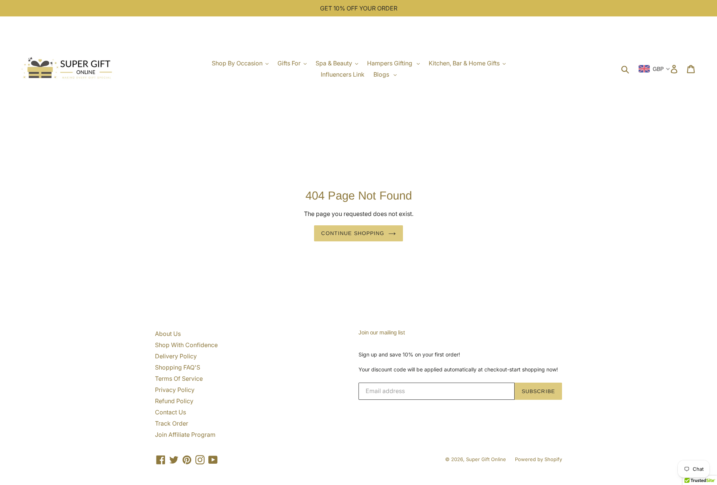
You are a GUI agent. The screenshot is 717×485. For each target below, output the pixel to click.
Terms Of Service (179, 378)
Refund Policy (174, 401)
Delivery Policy (176, 356)
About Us (168, 333)
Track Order (171, 423)
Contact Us (170, 412)
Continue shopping (352, 233)
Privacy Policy (175, 389)
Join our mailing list (381, 332)
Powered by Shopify (538, 459)
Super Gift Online (486, 459)
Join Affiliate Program (185, 434)
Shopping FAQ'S (177, 367)
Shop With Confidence (186, 345)
